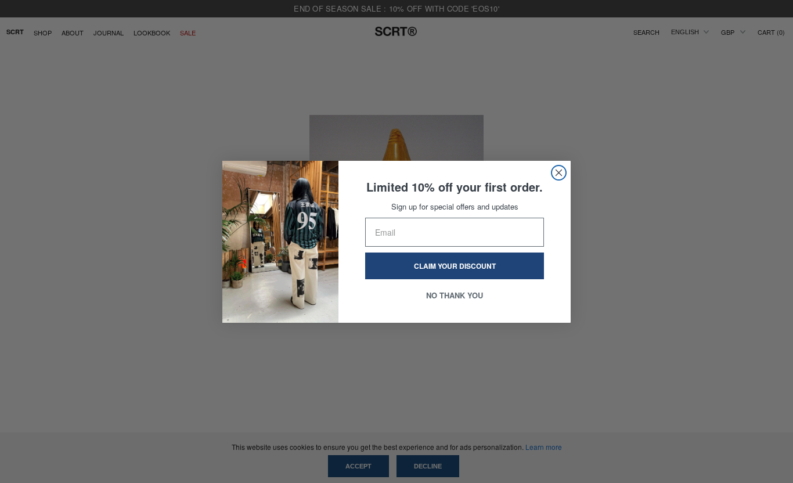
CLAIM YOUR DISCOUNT (455, 266)
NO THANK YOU (454, 295)
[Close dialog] (559, 172)
